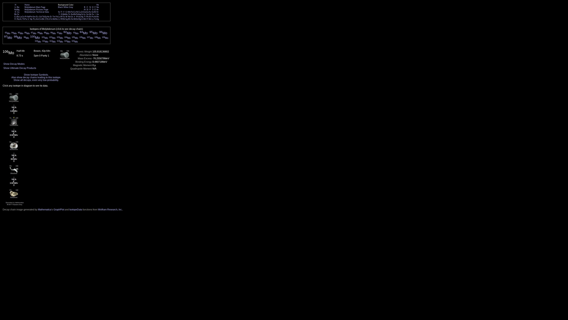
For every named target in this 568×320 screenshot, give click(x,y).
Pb (87, 17)
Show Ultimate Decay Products (19, 68)
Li (15, 7)
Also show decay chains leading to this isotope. (36, 77)
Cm (40, 19)
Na (15, 9)
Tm (54, 17)
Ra (18, 19)
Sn (87, 14)
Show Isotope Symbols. (36, 74)
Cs (15, 17)
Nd (28, 17)
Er (51, 17)
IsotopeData (75, 209)
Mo (66, 14)
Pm (31, 17)
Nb (64, 14)
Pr (26, 17)
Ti (61, 12)
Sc (59, 12)
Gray (71, 7)
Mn (69, 12)
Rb (15, 14)
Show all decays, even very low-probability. (36, 80)
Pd (77, 14)
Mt (75, 19)
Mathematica (44, 209)
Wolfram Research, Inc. (110, 209)
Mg (18, 9)
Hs (72, 19)
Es (48, 19)
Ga (84, 12)
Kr (98, 12)
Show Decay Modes (14, 64)
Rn (97, 17)
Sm (34, 17)
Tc (69, 14)
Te (93, 14)
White (65, 7)
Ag (79, 14)
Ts (95, 19)
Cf (46, 19)
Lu (59, 17)
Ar (98, 9)
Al (85, 9)
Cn (82, 19)
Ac (21, 19)
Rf (61, 19)
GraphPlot (59, 209)
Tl (84, 17)
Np (31, 19)
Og (97, 19)
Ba (18, 17)
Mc (90, 19)
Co (74, 12)
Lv (93, 19)
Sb (90, 14)
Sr (18, 14)
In (84, 14)
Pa (26, 19)
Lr (59, 19)
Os (72, 17)
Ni (77, 12)
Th (23, 19)
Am (37, 19)
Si (87, 9)
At (95, 17)
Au (79, 17)
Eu (37, 17)
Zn (82, 12)
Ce (23, 17)
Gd (40, 17)
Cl (95, 9)
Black (60, 7)
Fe (72, 12)
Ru (72, 14)
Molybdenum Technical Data (37, 12)
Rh (74, 14)
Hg (82, 17)
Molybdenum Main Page (35, 7)
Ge (87, 12)
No (56, 19)
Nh (85, 19)
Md (54, 19)
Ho (48, 17)
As (90, 12)
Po (93, 17)
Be (18, 7)
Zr (61, 14)
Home (27, 5)
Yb (56, 17)
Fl (87, 19)
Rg (79, 19)
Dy (46, 17)
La (21, 17)
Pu (34, 19)
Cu (79, 12)
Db (64, 19)
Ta (64, 17)
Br (95, 12)
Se (93, 12)
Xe (97, 14)
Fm (51, 19)
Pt (77, 17)
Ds (77, 19)
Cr (66, 12)
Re (69, 17)
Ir (74, 17)
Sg (66, 19)
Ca (18, 12)
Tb (43, 17)
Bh (69, 19)
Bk (43, 19)
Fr (15, 19)
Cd (82, 14)
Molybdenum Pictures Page (36, 9)
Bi (90, 17)
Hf (61, 17)
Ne (97, 7)
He (97, 5)
